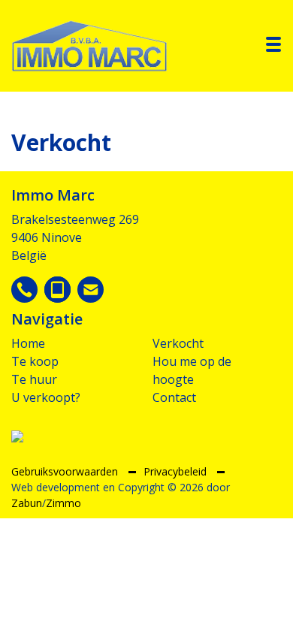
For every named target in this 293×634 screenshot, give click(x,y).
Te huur (34, 379)
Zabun (26, 503)
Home (28, 343)
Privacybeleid (176, 471)
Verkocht (178, 343)
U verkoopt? (45, 397)
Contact (174, 397)
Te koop (35, 361)
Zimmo (63, 503)
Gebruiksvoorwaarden (66, 471)
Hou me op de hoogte (192, 370)
